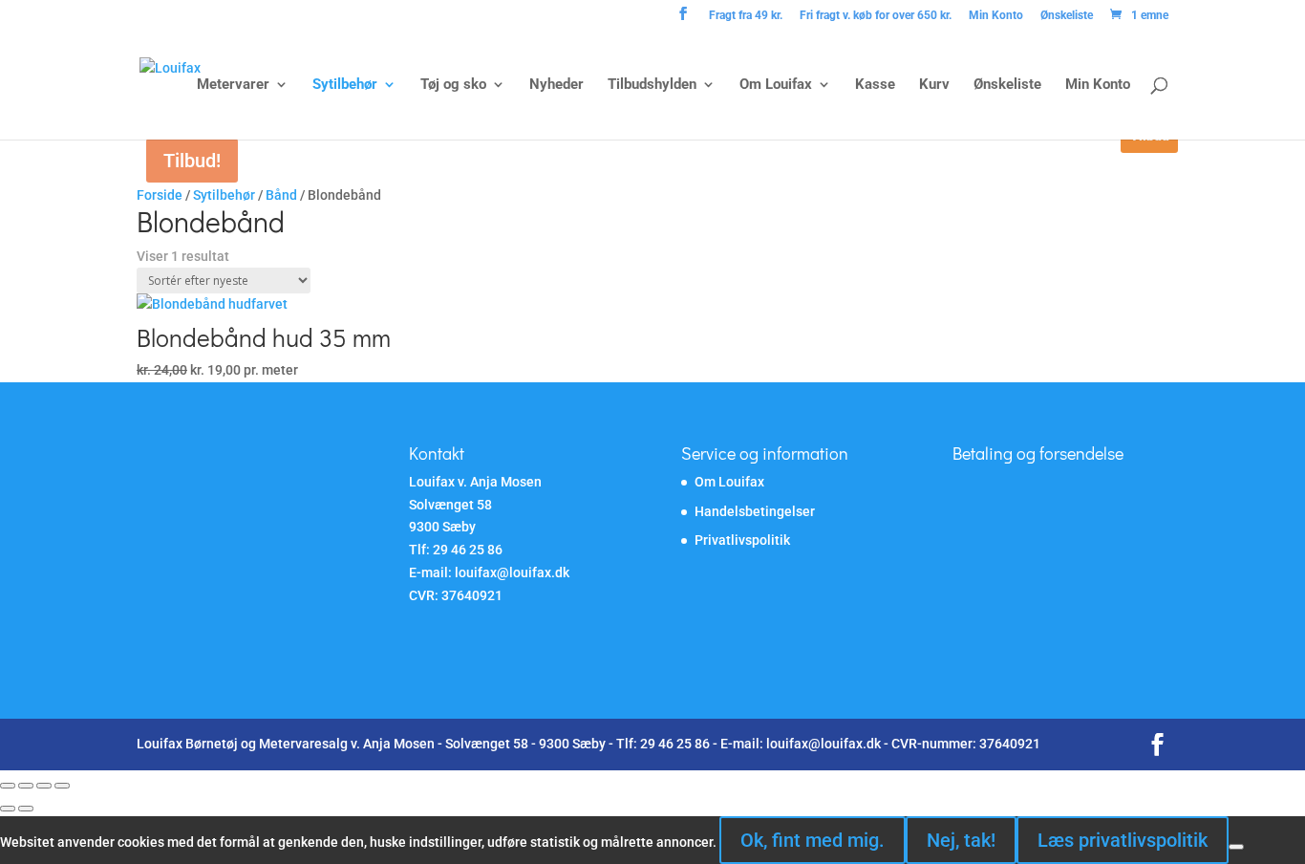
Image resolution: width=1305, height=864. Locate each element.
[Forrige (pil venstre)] (7, 808)
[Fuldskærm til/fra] (25, 785)
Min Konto (996, 16)
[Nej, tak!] (1236, 847)
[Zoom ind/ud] (7, 785)
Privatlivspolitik (742, 540)
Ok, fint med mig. (812, 840)
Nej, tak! (961, 840)
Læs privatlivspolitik (1123, 840)
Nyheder (556, 85)
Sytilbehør (344, 85)
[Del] (44, 785)
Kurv (934, 85)
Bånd (281, 195)
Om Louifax (775, 85)
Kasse (875, 85)
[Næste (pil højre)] (25, 808)
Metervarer (233, 85)
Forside (159, 195)
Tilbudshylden (652, 85)
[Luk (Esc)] (62, 785)
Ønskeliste (1066, 16)
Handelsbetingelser (755, 511)
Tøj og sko (453, 85)
